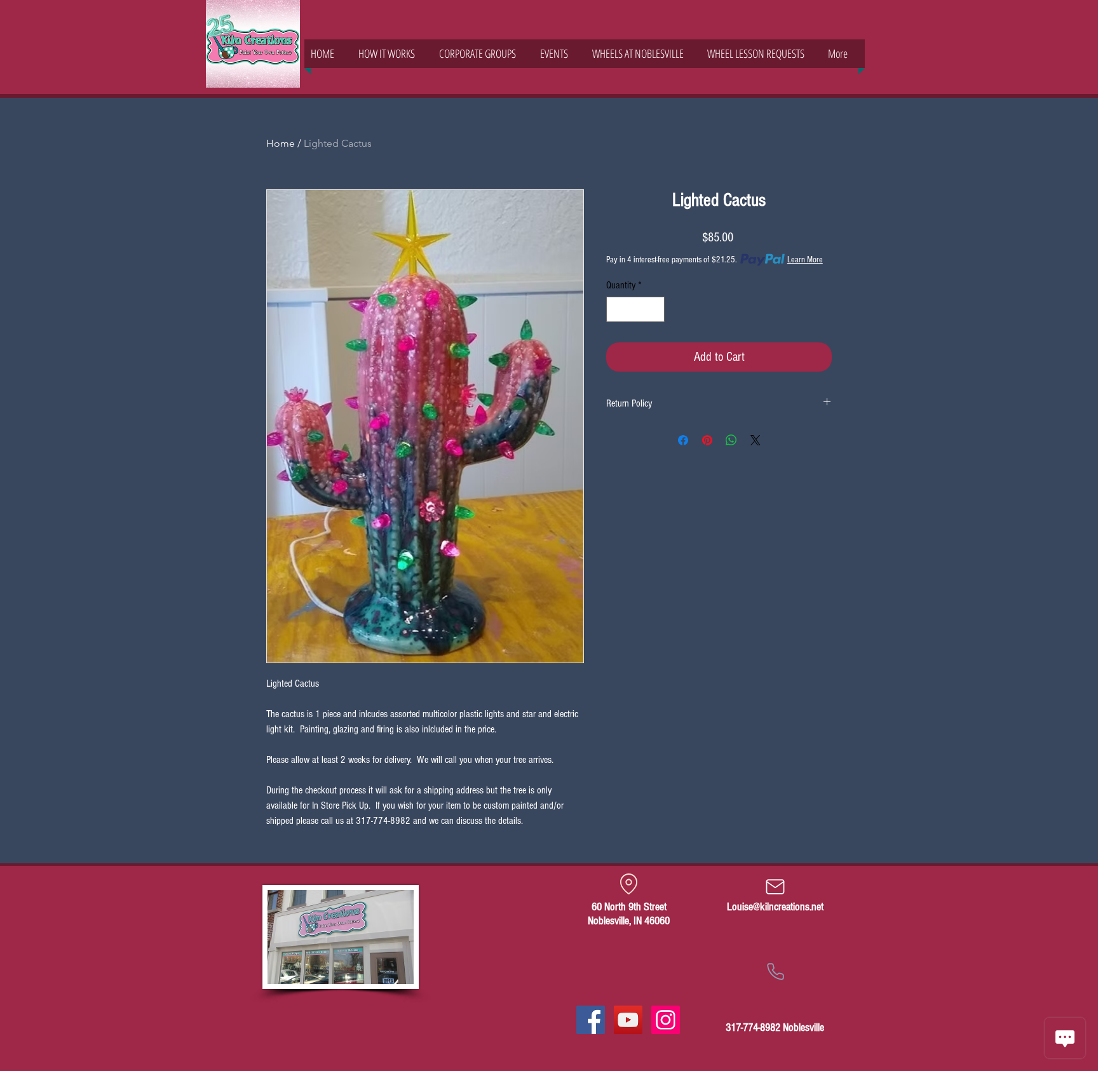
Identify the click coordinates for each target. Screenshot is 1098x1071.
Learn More (805, 260)
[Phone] (775, 971)
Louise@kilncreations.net (775, 906)
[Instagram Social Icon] (665, 1020)
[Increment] (654, 309)
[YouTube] (628, 1020)
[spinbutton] (635, 309)
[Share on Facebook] (683, 440)
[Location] (628, 883)
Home (280, 143)
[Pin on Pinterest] (707, 440)
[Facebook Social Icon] (590, 1020)
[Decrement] (617, 309)
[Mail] (775, 886)
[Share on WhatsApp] (731, 440)
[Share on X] (755, 440)
